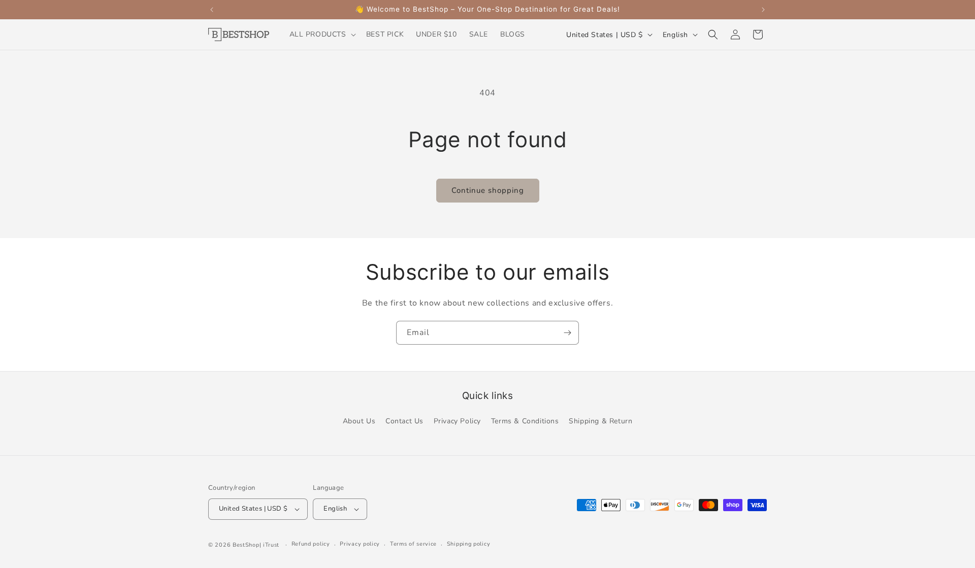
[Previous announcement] (212, 9)
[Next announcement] (763, 9)
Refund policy (310, 544)
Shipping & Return (600, 421)
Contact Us (404, 421)
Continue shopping (487, 190)
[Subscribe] (567, 333)
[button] (321, 34)
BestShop (246, 545)
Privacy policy (360, 544)
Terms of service (413, 544)
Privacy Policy (457, 421)
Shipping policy (469, 544)
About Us (359, 421)
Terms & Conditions (525, 421)
